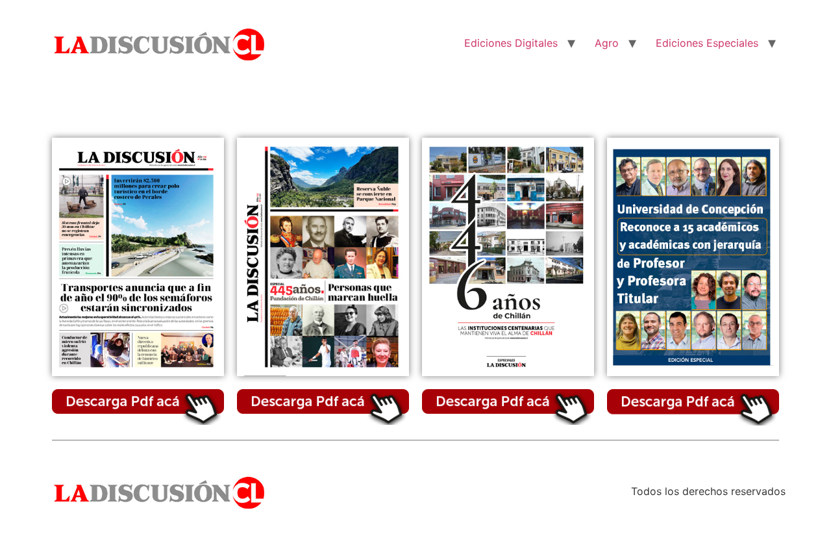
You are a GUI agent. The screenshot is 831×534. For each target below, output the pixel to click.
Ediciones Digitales (511, 42)
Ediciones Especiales (707, 42)
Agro (607, 42)
